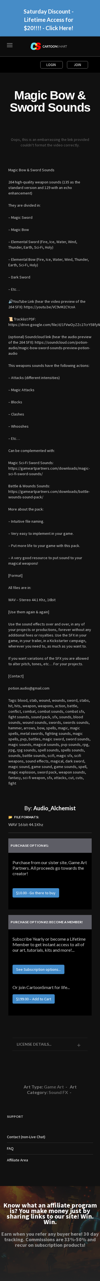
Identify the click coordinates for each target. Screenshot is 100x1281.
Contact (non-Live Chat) (26, 1136)
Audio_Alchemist (54, 808)
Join (77, 64)
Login (51, 64)
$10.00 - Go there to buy (36, 892)
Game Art (54, 1086)
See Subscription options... (38, 969)
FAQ (10, 1148)
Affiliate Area (17, 1160)
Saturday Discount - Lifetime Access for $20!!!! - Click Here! (49, 19)
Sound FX (58, 1092)
